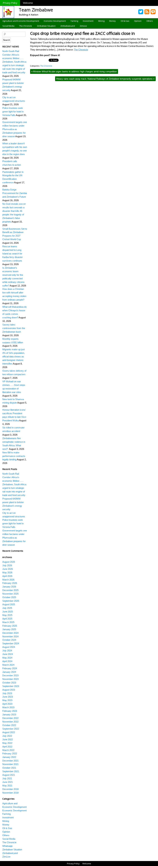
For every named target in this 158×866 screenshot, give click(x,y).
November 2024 (10, 636)
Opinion (137, 21)
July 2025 (7, 608)
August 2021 (8, 775)
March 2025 (8, 622)
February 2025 (9, 625)
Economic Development (55, 21)
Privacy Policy (10, 2)
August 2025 (8, 604)
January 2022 (9, 757)
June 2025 (7, 611)
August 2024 (8, 647)
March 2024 (8, 664)
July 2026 (7, 565)
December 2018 (10, 789)
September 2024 (10, 643)
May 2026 (7, 572)
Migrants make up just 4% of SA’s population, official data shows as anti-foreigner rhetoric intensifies (13, 356)
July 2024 (7, 650)
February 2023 (9, 711)
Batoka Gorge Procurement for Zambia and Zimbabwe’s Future (14, 193)
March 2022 (8, 750)
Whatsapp (7, 846)
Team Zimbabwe (36, 10)
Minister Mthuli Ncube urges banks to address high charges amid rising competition (74, 71)
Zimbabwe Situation (46, 25)
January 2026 (9, 586)
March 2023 (8, 707)
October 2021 (9, 767)
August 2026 (8, 562)
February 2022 (9, 753)
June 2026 (7, 569)
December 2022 (10, 718)
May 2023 (7, 700)
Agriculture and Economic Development (20, 21)
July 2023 (7, 693)
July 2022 (7, 736)
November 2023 (10, 679)
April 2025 (7, 618)
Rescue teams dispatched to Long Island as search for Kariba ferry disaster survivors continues (12, 253)
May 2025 (7, 615)
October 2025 (9, 597)
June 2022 (7, 739)
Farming (74, 21)
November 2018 (10, 792)
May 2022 (7, 743)
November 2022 (10, 721)
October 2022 (9, 725)
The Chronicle (25, 25)
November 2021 (10, 764)
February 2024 (9, 668)
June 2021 (7, 782)
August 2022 (8, 732)
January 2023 (9, 714)
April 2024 (7, 661)
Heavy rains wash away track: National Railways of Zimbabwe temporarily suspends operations (105, 78)
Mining (101, 21)
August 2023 (8, 689)
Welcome (28, 2)
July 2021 (7, 778)
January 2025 (9, 629)
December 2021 (10, 760)
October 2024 (9, 640)
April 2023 (7, 703)
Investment (88, 21)
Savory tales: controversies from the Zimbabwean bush (13, 328)
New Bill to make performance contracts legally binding (13, 456)
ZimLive (83, 25)
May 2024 (7, 657)
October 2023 (9, 682)
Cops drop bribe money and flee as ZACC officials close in (82, 33)
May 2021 (7, 785)
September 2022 (10, 728)
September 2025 (10, 601)
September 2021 (10, 771)
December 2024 (10, 633)
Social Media (8, 25)
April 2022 (7, 746)
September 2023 (10, 686)
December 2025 (10, 590)
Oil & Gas (125, 21)
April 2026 (7, 576)
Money (112, 21)
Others (149, 21)
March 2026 (8, 579)
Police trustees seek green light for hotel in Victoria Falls (13, 111)
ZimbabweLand (67, 25)
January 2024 (9, 672)
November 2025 (10, 593)
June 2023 (7, 696)
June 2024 (7, 654)
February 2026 (9, 583)
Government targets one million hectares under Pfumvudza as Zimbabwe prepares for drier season (14, 129)
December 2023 (10, 675)
